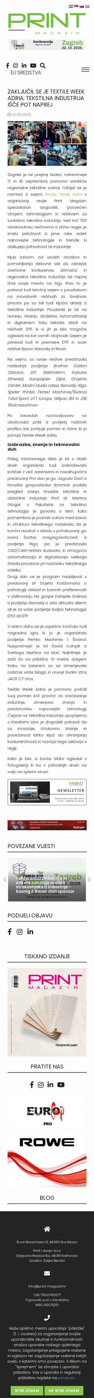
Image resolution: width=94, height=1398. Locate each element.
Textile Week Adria (63, 194)
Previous (5, 879)
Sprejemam (27, 1390)
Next (89, 879)
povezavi (66, 1377)
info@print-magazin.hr (47, 1286)
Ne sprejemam (64, 1390)
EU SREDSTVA (25, 72)
